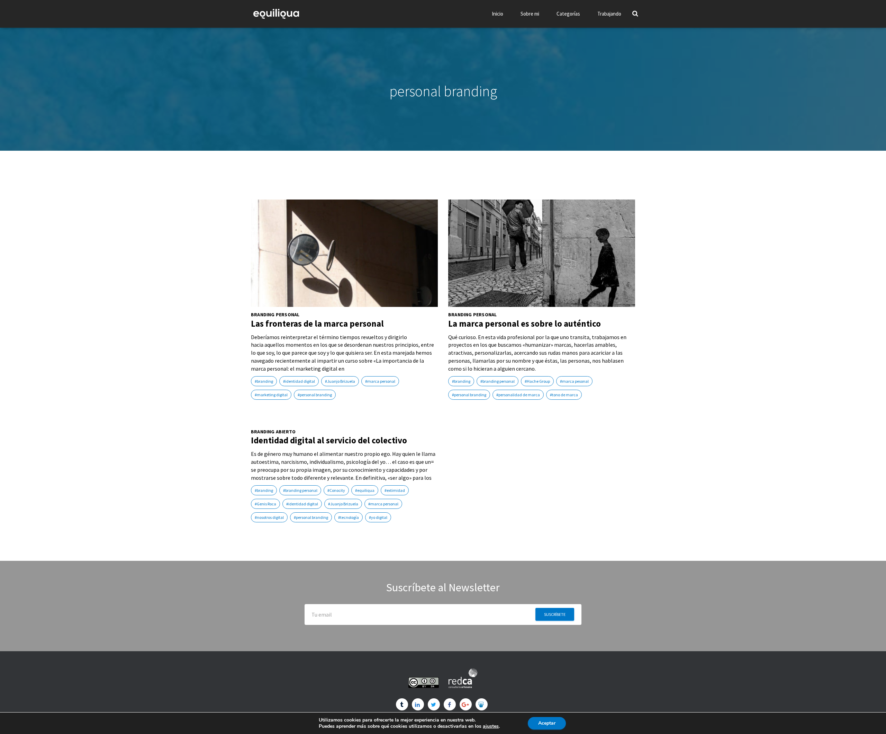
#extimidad (395, 490)
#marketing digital (271, 394)
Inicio (497, 13)
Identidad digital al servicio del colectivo (329, 440)
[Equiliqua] (276, 13)
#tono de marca (564, 394)
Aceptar (546, 723)
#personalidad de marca (518, 394)
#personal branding (315, 394)
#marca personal (380, 381)
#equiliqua (364, 490)
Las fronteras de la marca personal (317, 323)
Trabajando (609, 13)
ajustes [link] (491, 726)
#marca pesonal (574, 381)
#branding (264, 381)
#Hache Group (537, 381)
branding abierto (273, 431)
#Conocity (336, 490)
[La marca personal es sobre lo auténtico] (541, 253)
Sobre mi (530, 13)
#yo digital (378, 517)
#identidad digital (299, 381)
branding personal (275, 314)
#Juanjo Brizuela (340, 381)
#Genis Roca (265, 503)
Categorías (568, 13)
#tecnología (348, 517)
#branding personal (497, 381)
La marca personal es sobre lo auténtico (524, 323)
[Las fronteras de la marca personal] (344, 253)
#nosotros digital (269, 517)
